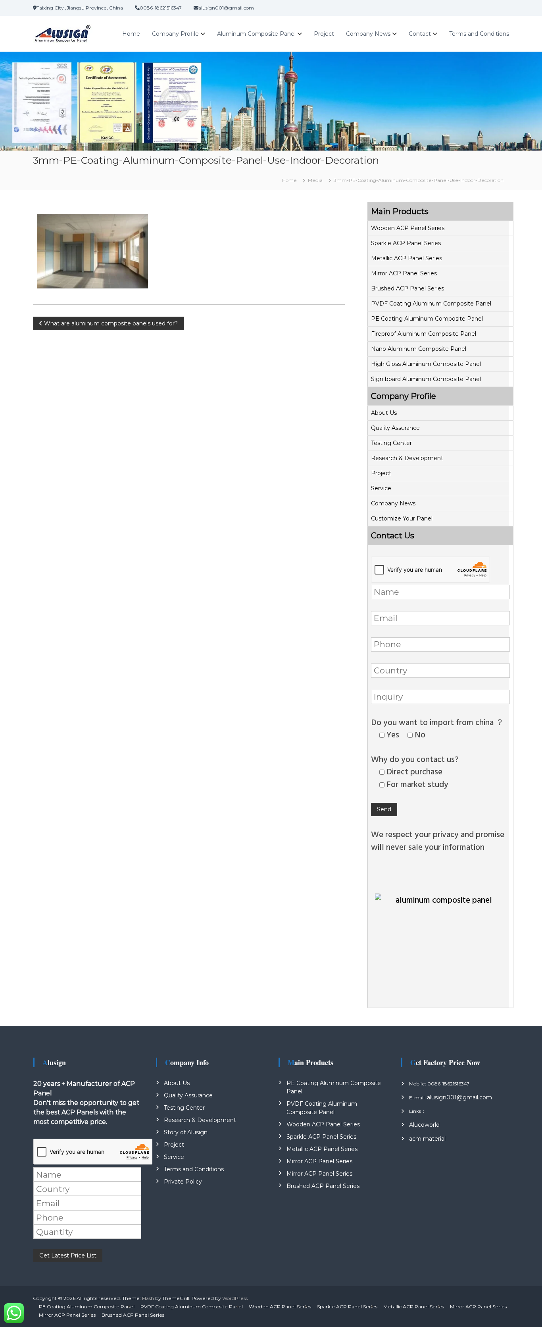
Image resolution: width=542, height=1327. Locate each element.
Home (131, 33)
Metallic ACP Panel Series (406, 258)
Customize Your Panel (401, 518)
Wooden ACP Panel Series (407, 228)
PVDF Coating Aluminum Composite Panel (431, 303)
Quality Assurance (395, 427)
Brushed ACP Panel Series (407, 288)
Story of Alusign (186, 1132)
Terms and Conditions (479, 33)
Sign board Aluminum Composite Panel (426, 379)
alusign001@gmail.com (459, 1097)
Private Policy (183, 1181)
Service (381, 488)
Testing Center (391, 443)
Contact (420, 33)
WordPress (235, 1298)
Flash (148, 1298)
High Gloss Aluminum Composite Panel (426, 364)
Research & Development (407, 458)
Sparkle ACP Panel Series (406, 243)
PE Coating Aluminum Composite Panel (427, 318)
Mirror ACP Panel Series (404, 273)
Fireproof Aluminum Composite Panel (423, 333)
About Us (384, 412)
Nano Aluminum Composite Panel (418, 348)
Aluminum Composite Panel (256, 33)
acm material (427, 1138)
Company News (368, 33)
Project (324, 33)
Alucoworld (424, 1124)
